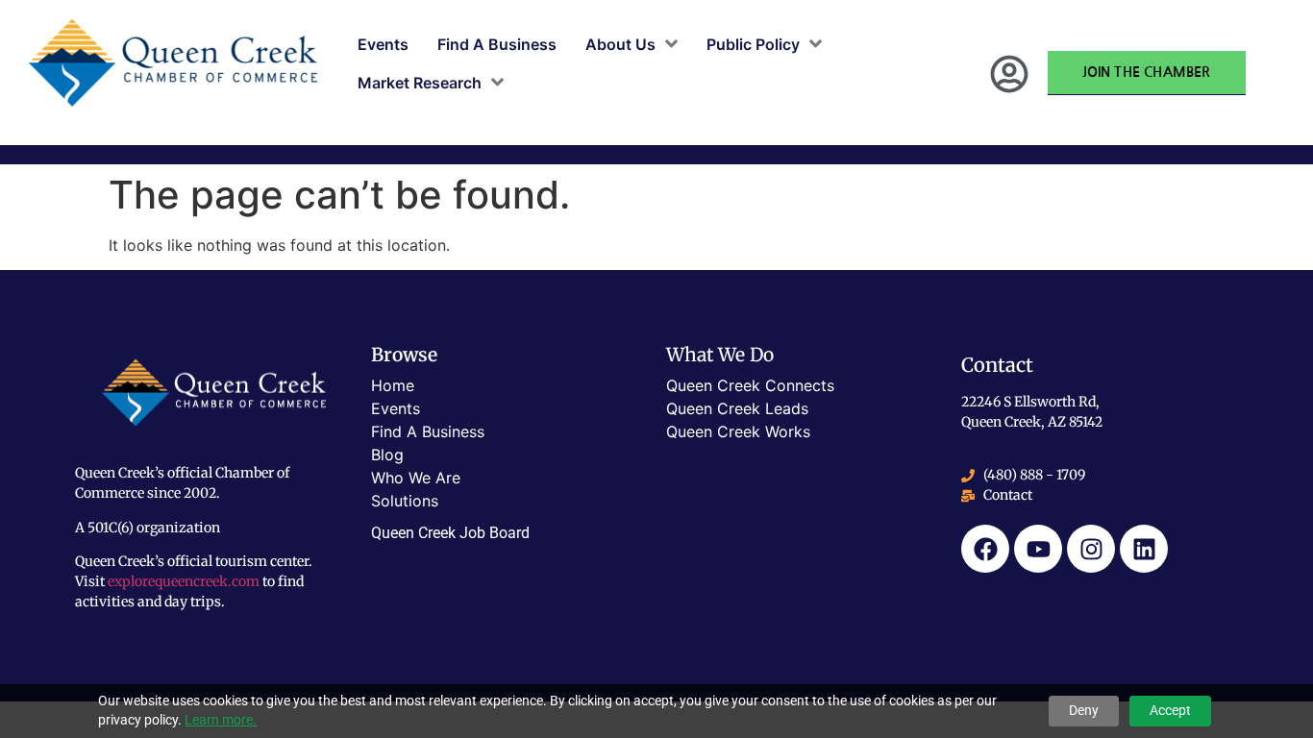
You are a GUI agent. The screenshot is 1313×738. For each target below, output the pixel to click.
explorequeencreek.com (184, 581)
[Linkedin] (1144, 549)
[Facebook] (985, 549)
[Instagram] (1091, 549)
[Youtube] (1038, 549)
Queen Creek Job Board (450, 533)
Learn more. (221, 719)
